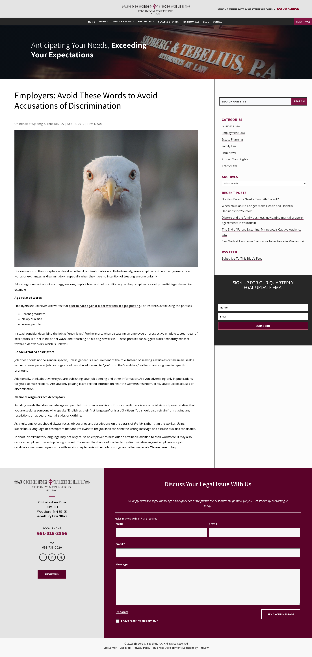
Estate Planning (232, 139)
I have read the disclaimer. (139, 620)
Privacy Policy (142, 647)
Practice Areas (122, 21)
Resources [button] (145, 21)
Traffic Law (229, 166)
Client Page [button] (303, 21)
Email (120, 544)
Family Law (229, 146)
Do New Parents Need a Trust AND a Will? (250, 199)
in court (70, 442)
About (102, 21)
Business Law (231, 126)
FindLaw (203, 647)
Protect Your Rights (235, 159)
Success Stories (168, 21)
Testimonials (190, 21)
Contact (218, 21)
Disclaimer (122, 612)
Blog (206, 21)
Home (91, 21)
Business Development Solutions (173, 647)
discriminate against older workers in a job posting (104, 306)
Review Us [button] (52, 574)
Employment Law (233, 133)
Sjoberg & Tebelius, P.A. (48, 124)
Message (122, 564)
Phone (213, 523)
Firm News (94, 124)
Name (120, 523)
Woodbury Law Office (52, 516)
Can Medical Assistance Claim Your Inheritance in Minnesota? (263, 241)
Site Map (125, 647)
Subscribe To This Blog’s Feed (242, 258)
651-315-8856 (288, 9)
